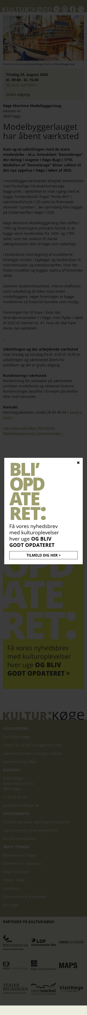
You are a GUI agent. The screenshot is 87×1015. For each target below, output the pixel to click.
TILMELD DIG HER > (44, 555)
